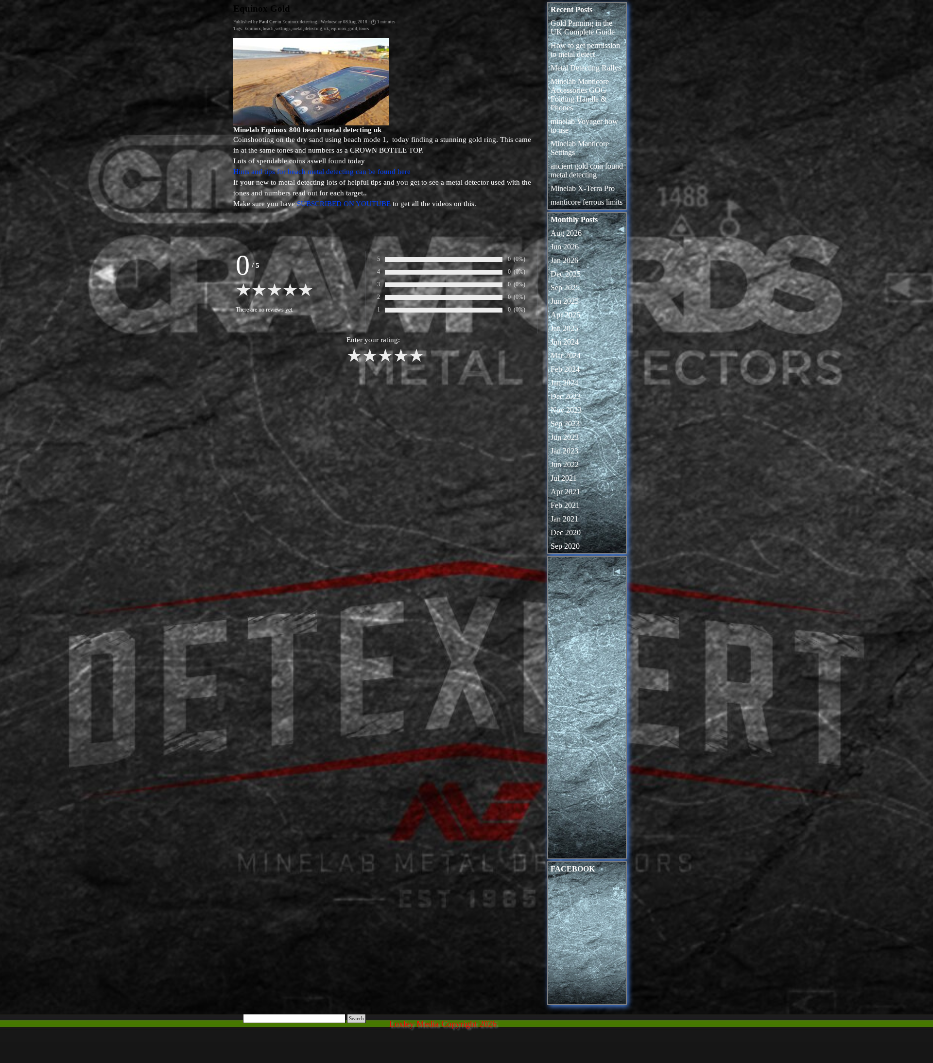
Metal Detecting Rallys (586, 68)
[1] (354, 361)
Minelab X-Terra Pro (583, 188)
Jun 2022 (565, 464)
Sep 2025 (565, 287)
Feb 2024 (565, 369)
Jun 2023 (565, 437)
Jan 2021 (564, 519)
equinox (338, 28)
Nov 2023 (566, 410)
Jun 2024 (565, 342)
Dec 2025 (566, 274)
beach (268, 28)
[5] (416, 361)
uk (326, 28)
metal (298, 28)
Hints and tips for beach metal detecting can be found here (322, 171)
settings (283, 28)
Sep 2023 (565, 423)
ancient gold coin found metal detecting (587, 170)
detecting (313, 28)
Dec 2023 (566, 396)
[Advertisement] (587, 710)
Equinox (252, 28)
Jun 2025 (565, 301)
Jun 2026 (565, 247)
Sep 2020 (565, 546)
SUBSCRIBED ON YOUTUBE (344, 204)
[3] (385, 361)
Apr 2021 (565, 492)
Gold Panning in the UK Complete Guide (583, 27)
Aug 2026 (566, 233)
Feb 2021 (565, 505)
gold (352, 28)
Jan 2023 (564, 451)
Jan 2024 (564, 383)
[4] (401, 361)
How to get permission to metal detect (585, 49)
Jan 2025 (564, 328)
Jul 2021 (564, 478)
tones (364, 28)
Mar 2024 (566, 355)
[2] (370, 361)
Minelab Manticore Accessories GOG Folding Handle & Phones (580, 94)
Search (356, 1018)
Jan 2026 (564, 260)
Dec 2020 (566, 532)
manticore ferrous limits (586, 202)
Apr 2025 (565, 315)
